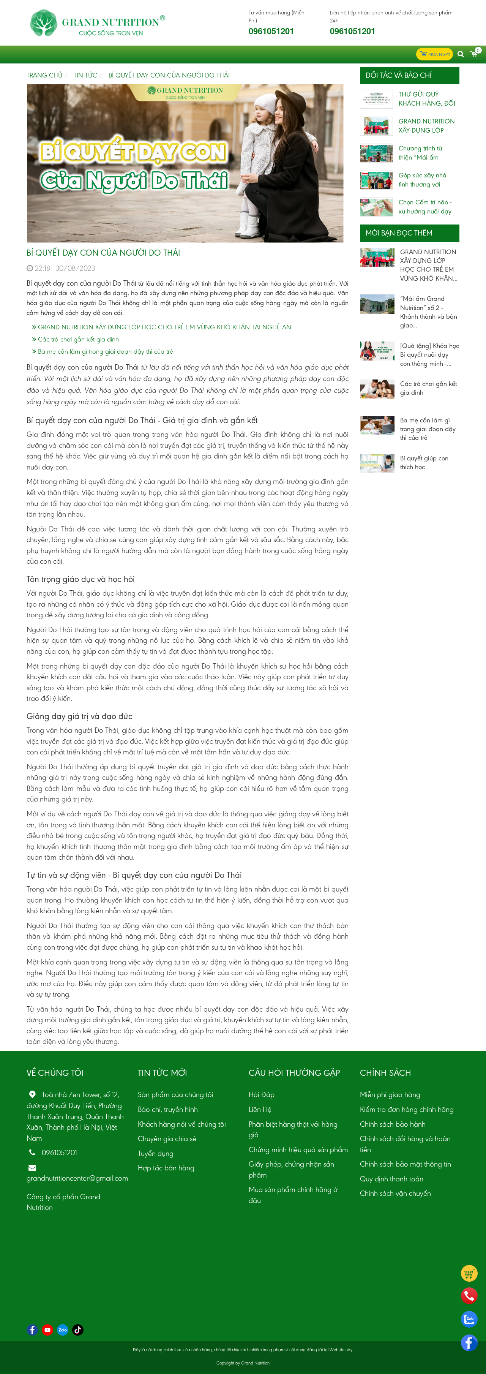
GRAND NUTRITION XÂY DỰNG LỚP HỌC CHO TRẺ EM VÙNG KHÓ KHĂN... (429, 265)
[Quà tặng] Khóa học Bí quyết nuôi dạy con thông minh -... (429, 355)
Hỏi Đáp (262, 1094)
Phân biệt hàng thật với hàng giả (293, 1129)
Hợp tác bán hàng (166, 1167)
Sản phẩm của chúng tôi (175, 1094)
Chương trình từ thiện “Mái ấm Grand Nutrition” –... (426, 157)
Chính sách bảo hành (393, 1124)
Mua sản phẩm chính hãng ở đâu (293, 1195)
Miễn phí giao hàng (390, 1094)
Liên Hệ (260, 1109)
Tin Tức (85, 75)
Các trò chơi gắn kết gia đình (77, 339)
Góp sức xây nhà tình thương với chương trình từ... (423, 184)
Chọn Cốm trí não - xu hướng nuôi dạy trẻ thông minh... (425, 211)
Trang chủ (44, 75)
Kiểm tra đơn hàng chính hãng (407, 1109)
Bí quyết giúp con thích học (424, 462)
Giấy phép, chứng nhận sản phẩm (291, 1169)
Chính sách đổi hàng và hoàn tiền (405, 1144)
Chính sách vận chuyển (395, 1193)
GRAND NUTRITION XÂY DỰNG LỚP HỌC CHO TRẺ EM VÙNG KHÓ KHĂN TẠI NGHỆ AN (163, 327)
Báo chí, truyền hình (168, 1109)
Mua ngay (439, 54)
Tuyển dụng (156, 1153)
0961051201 (271, 31)
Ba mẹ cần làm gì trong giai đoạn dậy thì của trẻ (104, 351)
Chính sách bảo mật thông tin (405, 1163)
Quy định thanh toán (391, 1178)
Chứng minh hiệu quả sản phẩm (298, 1149)
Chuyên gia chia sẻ (167, 1138)
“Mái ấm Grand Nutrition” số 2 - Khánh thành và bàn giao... (428, 311)
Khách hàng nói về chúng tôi (182, 1124)
